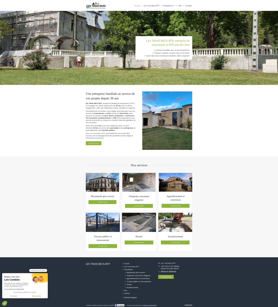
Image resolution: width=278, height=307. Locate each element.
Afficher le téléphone (168, 271)
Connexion (188, 305)
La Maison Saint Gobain (149, 305)
